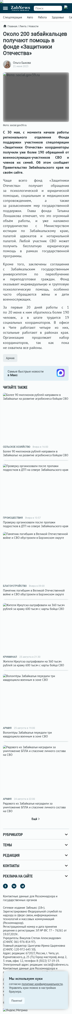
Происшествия (13, 517)
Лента (22, 26)
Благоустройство (15, 586)
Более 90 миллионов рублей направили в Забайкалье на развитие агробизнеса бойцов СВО (35, 453)
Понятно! (16, 1000)
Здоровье (58, 17)
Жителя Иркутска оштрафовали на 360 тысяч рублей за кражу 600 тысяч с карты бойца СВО (33, 663)
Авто (30, 17)
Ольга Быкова (22, 63)
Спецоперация (12, 17)
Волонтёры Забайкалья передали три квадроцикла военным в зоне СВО (27, 734)
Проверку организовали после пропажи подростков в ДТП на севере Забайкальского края (35, 524)
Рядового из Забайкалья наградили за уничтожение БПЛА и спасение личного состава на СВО (34, 807)
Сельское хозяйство (16, 446)
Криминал (10, 656)
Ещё (34, 819)
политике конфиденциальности (42, 984)
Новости (33, 26)
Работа (42, 17)
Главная (12, 26)
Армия (10, 358)
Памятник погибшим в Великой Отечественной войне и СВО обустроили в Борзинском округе (34, 592)
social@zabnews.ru (56, 964)
